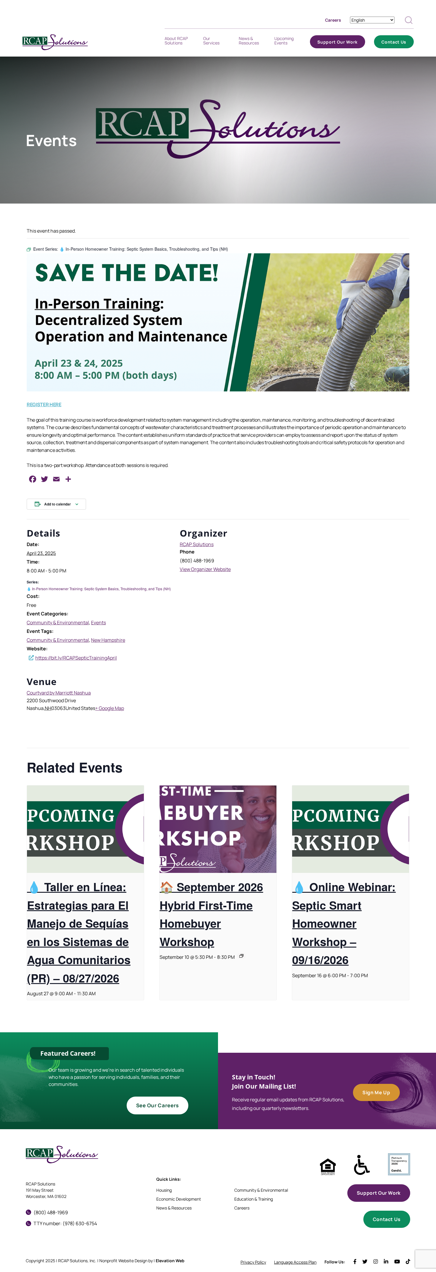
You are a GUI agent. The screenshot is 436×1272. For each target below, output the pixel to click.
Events (98, 622)
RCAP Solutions (197, 544)
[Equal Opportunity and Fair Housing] (328, 1167)
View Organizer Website (205, 569)
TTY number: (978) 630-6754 (65, 1223)
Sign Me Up (376, 1092)
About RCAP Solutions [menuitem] (176, 42)
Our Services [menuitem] (211, 42)
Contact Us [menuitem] (393, 44)
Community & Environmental (58, 622)
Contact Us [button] (387, 1219)
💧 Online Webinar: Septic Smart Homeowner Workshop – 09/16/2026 (344, 923)
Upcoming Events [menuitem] (284, 42)
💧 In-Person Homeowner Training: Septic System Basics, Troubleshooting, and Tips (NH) (99, 588)
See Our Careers (157, 1105)
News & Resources (174, 1208)
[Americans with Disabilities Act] (362, 1165)
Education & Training (253, 1199)
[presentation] (85, 829)
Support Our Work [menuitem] (337, 44)
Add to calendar (57, 504)
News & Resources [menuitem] (249, 42)
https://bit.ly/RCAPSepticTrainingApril (76, 658)
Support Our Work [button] (379, 1193)
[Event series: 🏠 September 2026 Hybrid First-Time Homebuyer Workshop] (241, 956)
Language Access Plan (295, 1262)
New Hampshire (108, 640)
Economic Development (178, 1199)
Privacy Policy (253, 1262)
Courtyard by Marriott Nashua (59, 692)
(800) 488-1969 (51, 1212)
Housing (164, 1190)
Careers (333, 20)
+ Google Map (109, 708)
